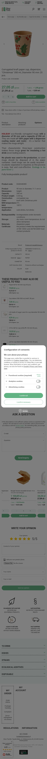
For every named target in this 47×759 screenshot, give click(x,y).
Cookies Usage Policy (21, 360)
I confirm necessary (23, 402)
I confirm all (23, 395)
